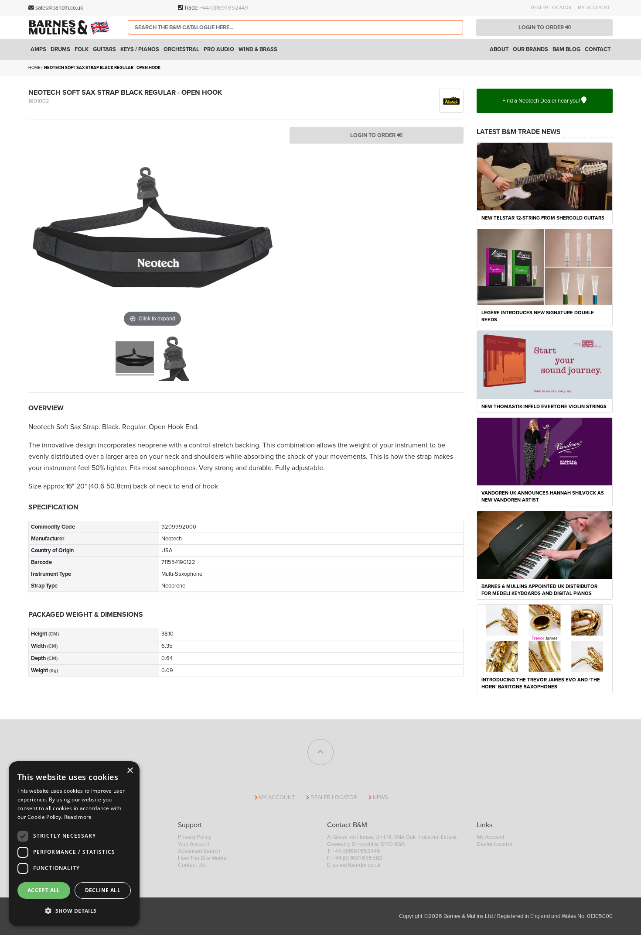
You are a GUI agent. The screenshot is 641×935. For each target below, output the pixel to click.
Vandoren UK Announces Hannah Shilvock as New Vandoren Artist (542, 496)
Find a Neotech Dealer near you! (541, 100)
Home (34, 67)
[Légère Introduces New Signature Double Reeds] (545, 266)
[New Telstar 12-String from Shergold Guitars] (545, 176)
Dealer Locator (551, 7)
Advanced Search (199, 851)
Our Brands (530, 49)
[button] (74, 911)
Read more (78, 817)
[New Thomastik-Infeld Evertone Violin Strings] (545, 364)
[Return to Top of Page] (320, 752)
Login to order (541, 27)
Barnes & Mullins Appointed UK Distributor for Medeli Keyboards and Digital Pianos (539, 590)
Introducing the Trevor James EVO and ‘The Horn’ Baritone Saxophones (540, 683)
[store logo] (71, 27)
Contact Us (191, 865)
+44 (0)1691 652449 (224, 7)
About (499, 49)
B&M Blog (566, 49)
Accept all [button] (43, 890)
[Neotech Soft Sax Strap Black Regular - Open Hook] (135, 358)
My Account (594, 7)
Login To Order (373, 135)
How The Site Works (202, 858)
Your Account (193, 844)
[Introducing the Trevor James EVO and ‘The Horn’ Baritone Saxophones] (545, 638)
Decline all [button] (102, 890)
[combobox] (295, 27)
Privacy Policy (194, 837)
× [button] (129, 770)
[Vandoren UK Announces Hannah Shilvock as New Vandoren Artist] (545, 451)
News (380, 797)
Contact (597, 49)
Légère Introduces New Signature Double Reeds (537, 316)
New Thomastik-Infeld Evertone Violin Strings (544, 406)
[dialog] (74, 843)
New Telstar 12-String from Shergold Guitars (542, 218)
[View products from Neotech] (451, 100)
